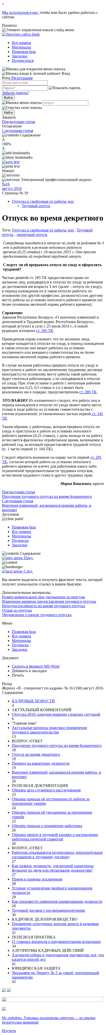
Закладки (19, 56)
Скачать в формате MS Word (35, 666)
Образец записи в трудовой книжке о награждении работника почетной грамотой (55, 837)
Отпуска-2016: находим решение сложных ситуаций (56, 714)
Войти (8, 98)
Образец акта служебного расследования (46, 790)
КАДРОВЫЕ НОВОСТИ (33, 701)
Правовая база (24, 52)
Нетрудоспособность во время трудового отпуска (43, 606)
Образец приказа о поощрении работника (47, 826)
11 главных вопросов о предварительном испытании (56, 941)
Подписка (20, 540)
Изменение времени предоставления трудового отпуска (49, 601)
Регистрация (22, 78)
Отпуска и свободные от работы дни (43, 201)
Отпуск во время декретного (36, 754)
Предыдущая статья (18, 122)
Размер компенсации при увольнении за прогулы (43, 597)
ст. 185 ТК (44, 330)
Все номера (21, 43)
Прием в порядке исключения (37, 879)
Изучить (9, 1031)
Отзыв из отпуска (17, 610)
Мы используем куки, (21, 12)
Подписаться (23, 60)
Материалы (21, 47)
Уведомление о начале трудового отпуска (36, 615)
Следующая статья (17, 130)
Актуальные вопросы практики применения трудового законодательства (49, 730)
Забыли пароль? (15, 93)
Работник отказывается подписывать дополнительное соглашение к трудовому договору (57, 854)
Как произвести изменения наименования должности (57, 901)
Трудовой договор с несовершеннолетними (48, 910)
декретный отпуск (32, 234)
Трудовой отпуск (36, 206)
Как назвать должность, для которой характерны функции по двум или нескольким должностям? (53, 868)
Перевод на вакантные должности (41, 763)
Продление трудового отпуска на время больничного (57, 745)
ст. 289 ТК (88, 392)
